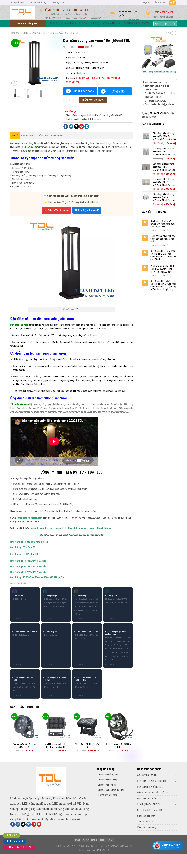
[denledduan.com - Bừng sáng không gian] (22, 12)
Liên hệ (89, 846)
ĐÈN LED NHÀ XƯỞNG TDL (150, 787)
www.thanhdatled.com (42, 528)
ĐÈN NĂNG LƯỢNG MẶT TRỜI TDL (153, 792)
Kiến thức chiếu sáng (146, 827)
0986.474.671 (156, 113)
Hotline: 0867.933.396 (19, 847)
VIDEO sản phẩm (102, 846)
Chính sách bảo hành (107, 784)
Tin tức (80, 846)
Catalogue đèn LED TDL (121, 846)
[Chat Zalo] (115, 91)
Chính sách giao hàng (58, 2)
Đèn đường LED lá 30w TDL (23, 547)
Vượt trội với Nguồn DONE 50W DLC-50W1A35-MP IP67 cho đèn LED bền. (162, 269)
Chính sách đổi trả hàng (37, 2)
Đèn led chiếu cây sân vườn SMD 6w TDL (24, 745)
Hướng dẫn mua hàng (107, 795)
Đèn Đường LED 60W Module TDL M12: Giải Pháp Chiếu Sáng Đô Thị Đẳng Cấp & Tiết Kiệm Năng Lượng (163, 285)
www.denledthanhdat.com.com (71, 528)
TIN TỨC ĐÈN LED (145, 821)
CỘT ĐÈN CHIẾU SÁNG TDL (150, 810)
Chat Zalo (11, 835)
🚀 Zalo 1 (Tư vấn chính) (56, 210)
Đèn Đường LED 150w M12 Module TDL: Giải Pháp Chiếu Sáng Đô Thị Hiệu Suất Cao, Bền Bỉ (163, 255)
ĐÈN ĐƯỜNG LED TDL (147, 775)
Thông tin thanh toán (49, 135)
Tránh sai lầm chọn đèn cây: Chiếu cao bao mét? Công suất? (163, 239)
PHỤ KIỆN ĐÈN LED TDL (148, 804)
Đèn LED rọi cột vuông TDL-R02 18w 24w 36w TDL (55, 745)
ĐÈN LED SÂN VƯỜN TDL (35, 33)
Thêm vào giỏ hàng (93, 99)
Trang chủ (14, 33)
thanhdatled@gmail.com (30, 517)
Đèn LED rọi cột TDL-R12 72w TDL (87, 745)
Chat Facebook (15, 841)
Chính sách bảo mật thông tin (111, 789)
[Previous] (15, 62)
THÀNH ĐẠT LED (102, 850)
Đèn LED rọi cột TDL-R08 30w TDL (118, 745)
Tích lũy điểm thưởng (18, 2)
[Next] (54, 62)
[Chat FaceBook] (80, 91)
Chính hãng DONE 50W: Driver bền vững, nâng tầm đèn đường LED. (162, 224)
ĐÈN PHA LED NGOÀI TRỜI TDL (152, 781)
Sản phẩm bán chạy (146, 815)
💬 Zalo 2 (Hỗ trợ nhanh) (87, 210)
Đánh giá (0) (27, 135)
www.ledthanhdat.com (100, 528)
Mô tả (15, 135)
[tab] (15, 135)
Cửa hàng (71, 846)
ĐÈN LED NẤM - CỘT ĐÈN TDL (64, 33)
